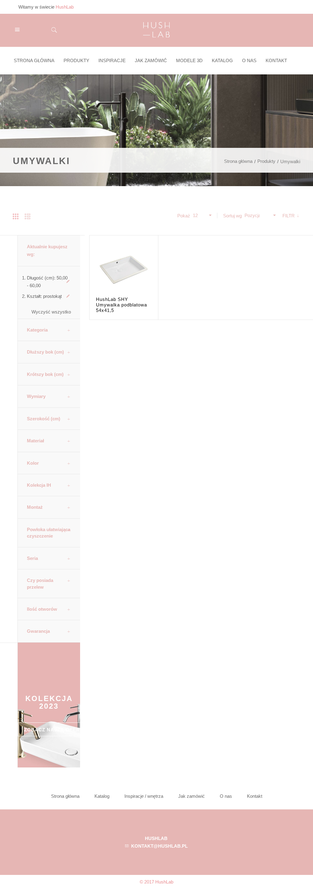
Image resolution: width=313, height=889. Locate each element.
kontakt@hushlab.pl (159, 846)
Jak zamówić (191, 796)
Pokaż (183, 215)
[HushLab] (156, 29)
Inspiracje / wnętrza (143, 796)
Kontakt (254, 796)
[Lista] (27, 216)
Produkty (266, 161)
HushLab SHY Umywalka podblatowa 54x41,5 (121, 305)
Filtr (289, 215)
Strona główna (238, 161)
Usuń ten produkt (68, 282)
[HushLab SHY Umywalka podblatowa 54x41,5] (124, 269)
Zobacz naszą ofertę (55, 729)
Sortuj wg (232, 215)
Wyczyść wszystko (51, 311)
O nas (226, 796)
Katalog (101, 796)
